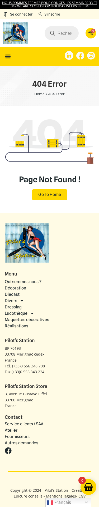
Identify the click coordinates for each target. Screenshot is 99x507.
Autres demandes (21, 443)
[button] (7, 56)
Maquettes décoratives (27, 319)
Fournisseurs (17, 437)
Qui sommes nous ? (23, 281)
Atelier (11, 430)
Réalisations (16, 325)
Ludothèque (16, 313)
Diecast (12, 294)
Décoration (15, 288)
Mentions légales (61, 496)
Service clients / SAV (24, 424)
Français (62, 502)
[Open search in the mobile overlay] (61, 33)
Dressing (13, 306)
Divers (11, 300)
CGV (82, 496)
